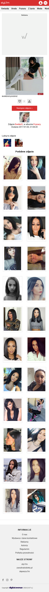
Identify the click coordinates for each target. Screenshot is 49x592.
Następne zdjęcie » (24, 108)
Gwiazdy (5, 8)
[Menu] (45, 3)
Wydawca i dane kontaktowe (24, 538)
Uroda (14, 8)
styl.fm (24, 564)
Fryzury (22, 8)
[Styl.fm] (6, 3)
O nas (24, 534)
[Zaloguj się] (40, 3)
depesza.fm (24, 571)
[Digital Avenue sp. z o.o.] (16, 588)
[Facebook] (3, 580)
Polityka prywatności (24, 553)
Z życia (31, 8)
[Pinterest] (12, 580)
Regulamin (24, 549)
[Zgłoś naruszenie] (29, 101)
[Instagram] (7, 580)
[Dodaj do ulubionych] (19, 101)
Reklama (24, 542)
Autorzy (24, 545)
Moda (39, 8)
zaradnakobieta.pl (25, 568)
